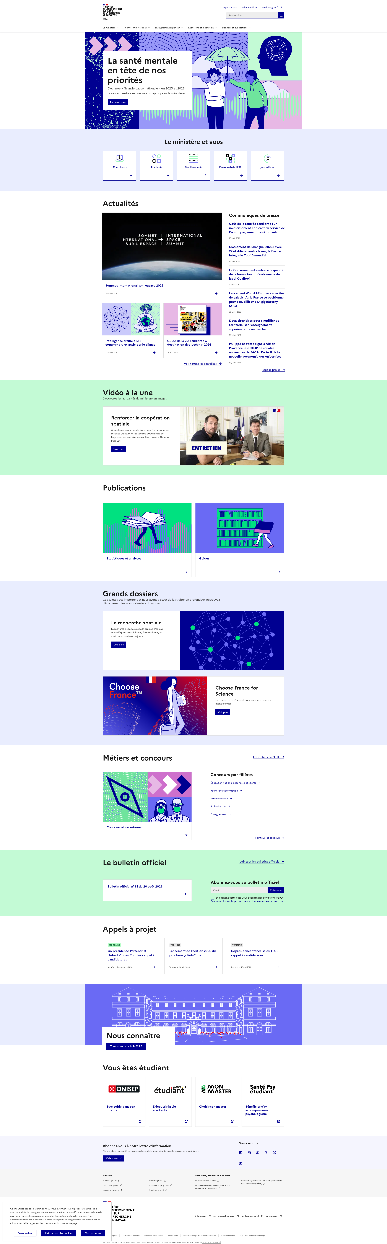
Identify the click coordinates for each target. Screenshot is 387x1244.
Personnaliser (25, 1233)
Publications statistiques (205, 1180)
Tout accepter (93, 1233)
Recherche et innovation (201, 27)
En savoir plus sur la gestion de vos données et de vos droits (245, 901)
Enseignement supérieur (167, 27)
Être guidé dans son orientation (121, 1108)
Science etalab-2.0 (210, 1242)
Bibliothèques (218, 806)
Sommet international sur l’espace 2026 (134, 285)
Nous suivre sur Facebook (258, 1153)
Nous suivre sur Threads (266, 1153)
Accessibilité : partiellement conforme (200, 1235)
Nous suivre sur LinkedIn (241, 1153)
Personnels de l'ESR (230, 167)
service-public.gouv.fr (224, 1216)
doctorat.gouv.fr (156, 1180)
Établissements (193, 167)
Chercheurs (120, 167)
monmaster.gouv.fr (111, 1190)
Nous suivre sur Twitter (275, 1153)
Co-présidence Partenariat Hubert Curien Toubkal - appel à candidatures (131, 955)
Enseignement (218, 814)
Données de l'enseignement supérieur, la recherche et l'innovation (212, 1187)
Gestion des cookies (131, 1235)
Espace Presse (230, 7)
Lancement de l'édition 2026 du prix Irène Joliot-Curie (192, 953)
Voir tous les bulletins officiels (259, 862)
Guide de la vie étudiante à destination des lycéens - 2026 (189, 343)
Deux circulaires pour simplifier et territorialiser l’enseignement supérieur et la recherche (254, 324)
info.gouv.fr (201, 1216)
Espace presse (271, 370)
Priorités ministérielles (135, 27)
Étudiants (156, 167)
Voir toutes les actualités (200, 364)
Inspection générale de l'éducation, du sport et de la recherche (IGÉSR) (261, 1182)
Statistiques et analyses (124, 558)
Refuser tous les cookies (59, 1233)
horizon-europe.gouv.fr (159, 1185)
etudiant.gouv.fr (270, 7)
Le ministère (109, 27)
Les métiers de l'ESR (266, 757)
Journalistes (267, 167)
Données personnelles (154, 1235)
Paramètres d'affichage (254, 1235)
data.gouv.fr (272, 1216)
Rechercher (281, 15)
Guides (204, 558)
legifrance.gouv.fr (251, 1216)
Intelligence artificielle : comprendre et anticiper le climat (130, 343)
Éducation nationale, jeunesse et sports (233, 783)
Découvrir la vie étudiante (164, 1108)
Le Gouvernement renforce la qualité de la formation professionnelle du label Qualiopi (256, 274)
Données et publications (234, 27)
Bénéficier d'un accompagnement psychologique (258, 1110)
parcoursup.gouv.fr (111, 1185)
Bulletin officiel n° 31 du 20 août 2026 (135, 886)
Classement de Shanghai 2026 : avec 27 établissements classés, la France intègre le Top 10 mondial (255, 251)
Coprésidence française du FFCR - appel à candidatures (254, 953)
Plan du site (173, 1235)
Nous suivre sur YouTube (241, 1164)
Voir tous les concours (268, 838)
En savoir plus (118, 102)
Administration (219, 798)
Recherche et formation (224, 790)
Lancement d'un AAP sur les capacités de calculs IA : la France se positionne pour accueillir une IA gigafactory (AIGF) (256, 299)
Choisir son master (212, 1106)
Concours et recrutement (125, 827)
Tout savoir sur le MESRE (126, 1046)
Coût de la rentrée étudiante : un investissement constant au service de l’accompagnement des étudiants (257, 227)
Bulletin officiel (249, 7)
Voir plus (119, 449)
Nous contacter (228, 1235)
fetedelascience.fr (157, 1190)
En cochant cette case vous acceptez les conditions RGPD (249, 899)
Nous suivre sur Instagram (249, 1153)
